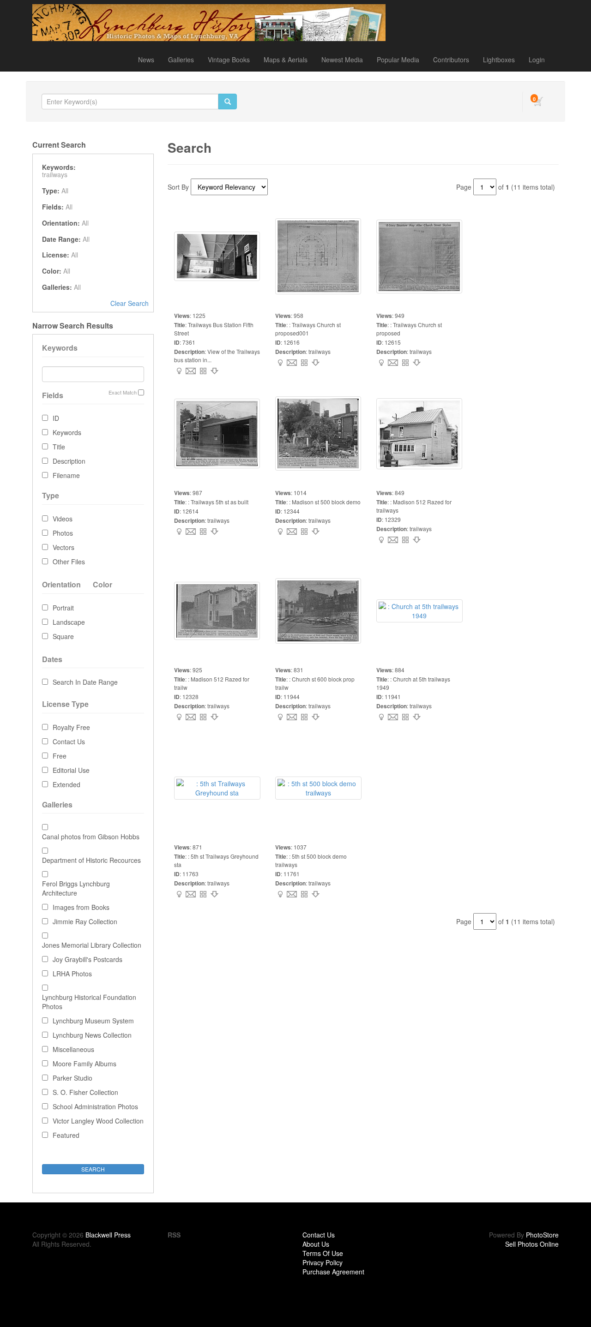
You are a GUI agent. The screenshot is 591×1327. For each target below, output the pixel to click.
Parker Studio (72, 1077)
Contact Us (69, 741)
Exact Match (123, 392)
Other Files (69, 561)
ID (56, 418)
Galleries (181, 59)
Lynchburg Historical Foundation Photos (89, 1001)
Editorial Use (71, 770)
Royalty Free (71, 727)
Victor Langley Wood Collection (98, 1120)
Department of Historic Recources (91, 860)
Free (59, 755)
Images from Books (81, 907)
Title (59, 446)
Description (69, 461)
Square (63, 636)
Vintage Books (229, 59)
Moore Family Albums (84, 1063)
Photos (63, 533)
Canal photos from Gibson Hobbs (90, 836)
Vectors (63, 547)
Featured (66, 1135)
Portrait (63, 607)
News (146, 59)
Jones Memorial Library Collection (91, 945)
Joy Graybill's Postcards (87, 959)
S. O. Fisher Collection (85, 1092)
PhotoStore (542, 1234)
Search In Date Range (85, 682)
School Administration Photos (95, 1106)
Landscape (69, 622)
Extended (66, 784)
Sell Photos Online (532, 1244)
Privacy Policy (322, 1262)
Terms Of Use (322, 1253)
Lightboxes (499, 59)
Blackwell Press (108, 1234)
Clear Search (129, 303)
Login (537, 59)
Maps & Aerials (286, 59)
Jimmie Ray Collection (85, 921)
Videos (62, 518)
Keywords (67, 432)
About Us (315, 1244)
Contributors (451, 59)
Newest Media (342, 59)
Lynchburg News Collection (92, 1035)
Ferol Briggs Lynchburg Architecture (76, 888)
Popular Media (398, 59)
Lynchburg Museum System (93, 1020)
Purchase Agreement (333, 1271)
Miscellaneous (73, 1049)
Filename (66, 475)
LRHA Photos (72, 973)
